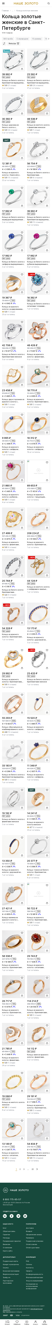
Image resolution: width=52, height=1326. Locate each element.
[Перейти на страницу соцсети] (6, 1216)
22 (33, 1169)
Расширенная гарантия (12, 1241)
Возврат (29, 1231)
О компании (7, 1248)
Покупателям (31, 1224)
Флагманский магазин (34, 1277)
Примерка (30, 1238)
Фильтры (13, 43)
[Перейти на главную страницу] (26, 3)
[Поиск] (48, 3)
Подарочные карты (10, 1261)
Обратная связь (9, 1231)
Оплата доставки (32, 1248)
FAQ (27, 1261)
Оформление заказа (34, 1234)
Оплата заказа (31, 1244)
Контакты (29, 1268)
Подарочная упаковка (34, 1241)
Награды (6, 1238)
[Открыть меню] (3, 3)
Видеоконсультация (11, 1274)
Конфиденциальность (34, 1274)
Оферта (29, 1271)
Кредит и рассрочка (11, 1264)
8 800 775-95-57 (12, 1199)
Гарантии (6, 1234)
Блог (5, 1228)
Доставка (30, 1228)
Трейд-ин (6, 1277)
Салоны (29, 1264)
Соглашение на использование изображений (32, 1286)
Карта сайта (7, 1251)
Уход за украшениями (34, 1281)
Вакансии (6, 1244)
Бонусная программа (11, 1271)
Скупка (5, 1268)
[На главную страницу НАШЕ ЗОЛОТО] (16, 1190)
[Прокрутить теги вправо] (48, 39)
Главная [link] (5, 10)
